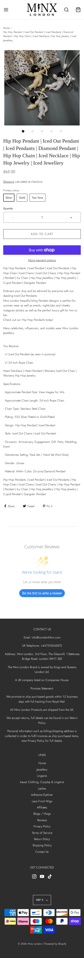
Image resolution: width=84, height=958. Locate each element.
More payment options (42, 260)
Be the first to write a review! (42, 593)
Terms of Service (42, 833)
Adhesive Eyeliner (42, 795)
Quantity (8, 208)
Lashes (42, 788)
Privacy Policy (42, 826)
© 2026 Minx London (30, 944)
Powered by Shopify (55, 944)
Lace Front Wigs (42, 801)
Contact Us (42, 852)
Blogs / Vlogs (42, 813)
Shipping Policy (42, 845)
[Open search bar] (66, 10)
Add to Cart (42, 234)
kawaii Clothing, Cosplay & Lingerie (42, 782)
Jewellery (42, 769)
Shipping (8, 181)
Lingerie (42, 776)
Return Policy (42, 839)
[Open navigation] (6, 10)
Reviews (42, 820)
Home (6, 28)
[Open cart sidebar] (78, 10)
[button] (42, 87)
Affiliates (42, 807)
